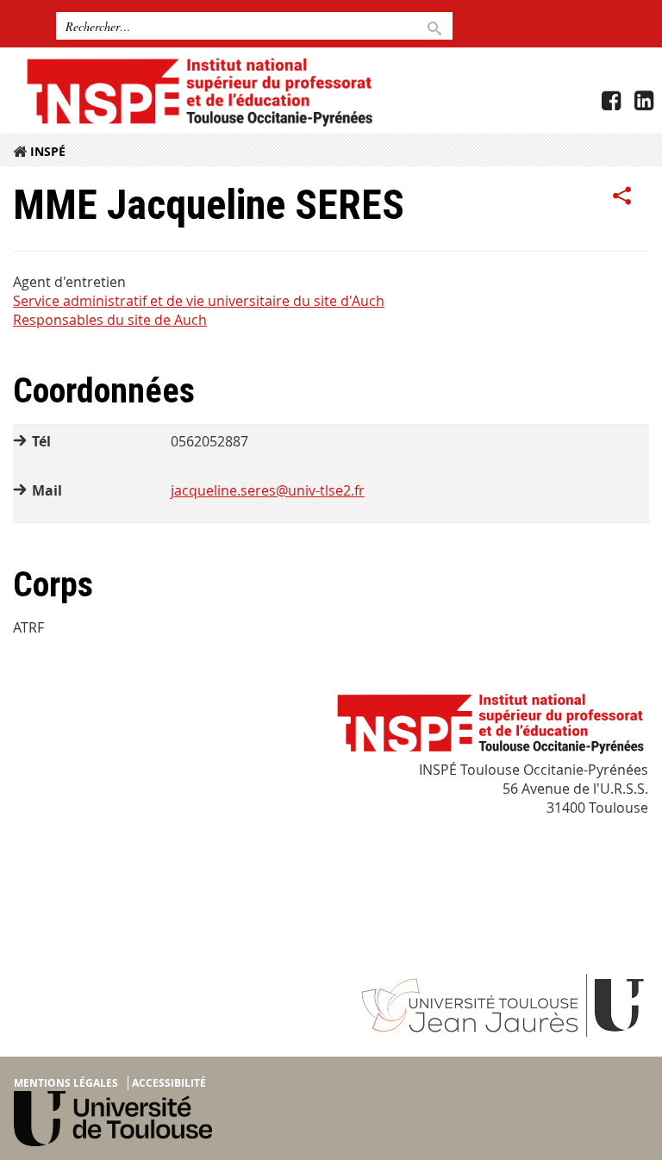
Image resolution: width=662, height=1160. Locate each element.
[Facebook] (611, 101)
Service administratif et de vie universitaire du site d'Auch (198, 300)
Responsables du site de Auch (110, 319)
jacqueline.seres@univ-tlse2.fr (268, 490)
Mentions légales (66, 1083)
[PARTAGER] (622, 196)
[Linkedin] (644, 101)
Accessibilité (169, 1083)
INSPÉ (48, 151)
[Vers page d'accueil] (199, 91)
